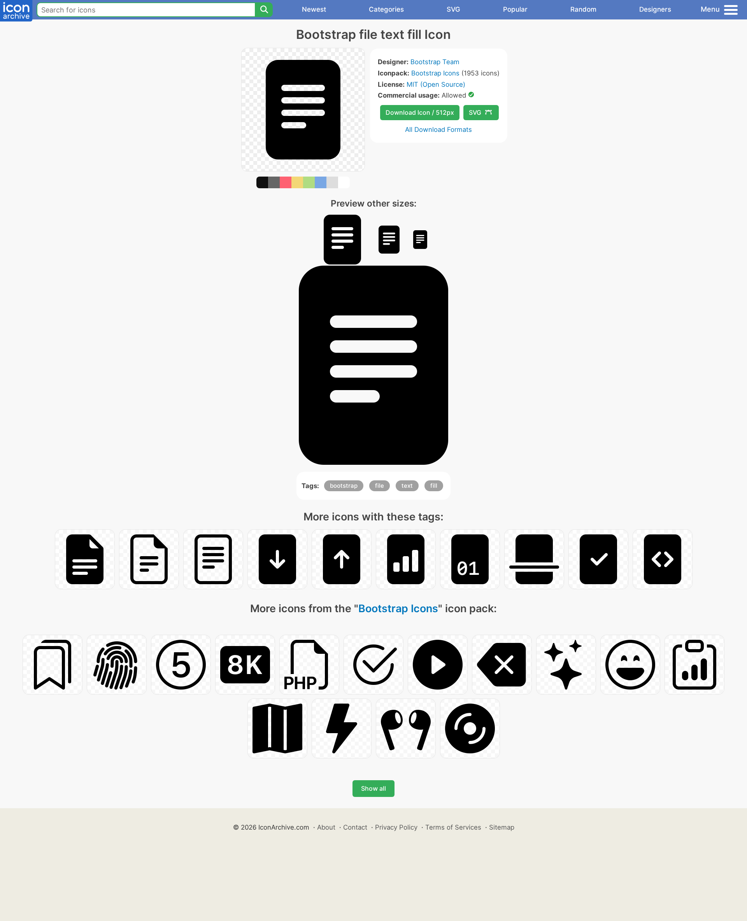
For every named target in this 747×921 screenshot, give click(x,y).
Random (583, 9)
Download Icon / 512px (420, 112)
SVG (453, 9)
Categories (386, 9)
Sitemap (501, 827)
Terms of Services (453, 827)
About (326, 827)
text (407, 485)
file (379, 485)
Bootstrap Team (434, 62)
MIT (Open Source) (436, 84)
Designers (655, 9)
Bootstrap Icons (435, 73)
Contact (355, 827)
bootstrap (344, 485)
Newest (314, 9)
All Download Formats (438, 129)
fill (433, 485)
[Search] (264, 9)
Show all (373, 788)
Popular (515, 9)
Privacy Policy (396, 827)
